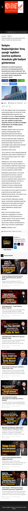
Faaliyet (13, 231)
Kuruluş (20, 231)
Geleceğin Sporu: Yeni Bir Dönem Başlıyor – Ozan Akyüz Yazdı (17, 32)
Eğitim (10, 231)
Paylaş (6, 80)
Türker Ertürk (6, 377)
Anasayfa (4, 36)
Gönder (22, 80)
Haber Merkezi (7, 249)
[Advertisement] (14, 22)
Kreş (17, 231)
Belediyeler (5, 231)
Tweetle (14, 80)
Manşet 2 (9, 36)
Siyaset (5, 103)
